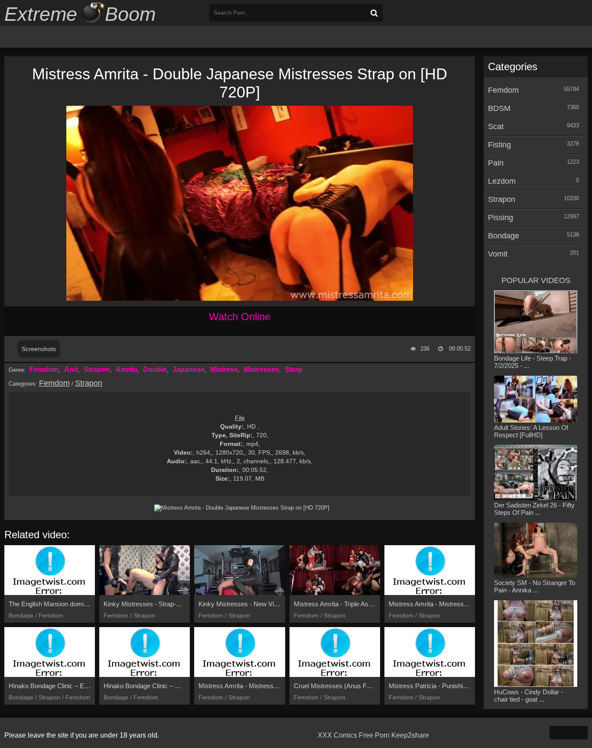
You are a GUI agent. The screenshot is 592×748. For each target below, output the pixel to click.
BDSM (499, 108)
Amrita (126, 369)
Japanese (188, 369)
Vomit (497, 254)
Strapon (97, 369)
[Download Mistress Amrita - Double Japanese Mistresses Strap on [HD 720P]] (242, 507)
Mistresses (261, 369)
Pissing (500, 217)
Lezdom (502, 181)
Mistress (224, 369)
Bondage (503, 235)
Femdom (44, 369)
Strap (294, 369)
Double (155, 369)
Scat (496, 126)
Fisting (499, 144)
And (71, 369)
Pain (496, 163)
